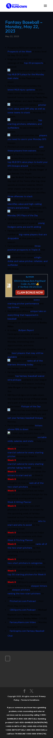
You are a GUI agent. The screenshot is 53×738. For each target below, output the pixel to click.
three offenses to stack (20, 196)
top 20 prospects (33, 63)
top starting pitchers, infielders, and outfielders (25, 124)
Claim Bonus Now (30, 292)
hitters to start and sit (20, 475)
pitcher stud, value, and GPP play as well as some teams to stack (27, 109)
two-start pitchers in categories (25, 563)
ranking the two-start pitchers (24, 593)
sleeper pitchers (21, 589)
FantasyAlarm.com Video (23, 622)
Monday (23, 215)
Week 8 (19, 502)
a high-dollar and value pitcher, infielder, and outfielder (28, 261)
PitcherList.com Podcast (23, 601)
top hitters (13, 307)
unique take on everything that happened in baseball (27, 315)
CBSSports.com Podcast (23, 609)
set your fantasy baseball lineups (25, 417)
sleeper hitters (39, 586)
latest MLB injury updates (21, 89)
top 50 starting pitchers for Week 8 (27, 574)
